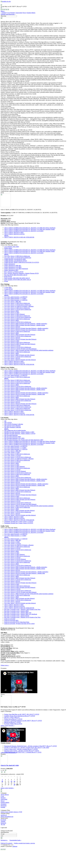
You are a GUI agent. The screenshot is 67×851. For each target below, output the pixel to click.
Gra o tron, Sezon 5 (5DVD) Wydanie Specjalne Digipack (20, 339)
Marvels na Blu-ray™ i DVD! (12, 722)
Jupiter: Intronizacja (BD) (11, 270)
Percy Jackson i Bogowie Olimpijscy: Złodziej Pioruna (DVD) (21, 273)
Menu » (3, 11)
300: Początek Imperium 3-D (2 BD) (14, 438)
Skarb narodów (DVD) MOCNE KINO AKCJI (17, 279)
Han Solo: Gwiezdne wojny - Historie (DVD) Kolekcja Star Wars (22, 617)
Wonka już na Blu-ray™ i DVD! (13, 719)
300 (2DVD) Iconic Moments (12, 425)
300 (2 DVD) (8, 422)
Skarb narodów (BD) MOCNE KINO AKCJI (17, 278)
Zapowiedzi (19, 12)
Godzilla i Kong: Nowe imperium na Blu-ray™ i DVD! (19, 716)
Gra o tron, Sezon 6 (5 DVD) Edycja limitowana (17, 347)
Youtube (3, 821)
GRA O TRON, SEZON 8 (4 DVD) (14, 234)
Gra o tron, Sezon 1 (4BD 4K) (12, 301)
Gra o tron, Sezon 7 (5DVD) (12, 358)
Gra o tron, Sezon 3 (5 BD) (11, 312)
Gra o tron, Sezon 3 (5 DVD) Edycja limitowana (17, 317)
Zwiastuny (4, 804)
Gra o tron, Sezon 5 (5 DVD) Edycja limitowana (17, 336)
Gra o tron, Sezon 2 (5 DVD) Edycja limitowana (17, 309)
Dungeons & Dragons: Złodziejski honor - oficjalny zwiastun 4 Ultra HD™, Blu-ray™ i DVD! (30, 746)
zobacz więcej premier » (7, 788)
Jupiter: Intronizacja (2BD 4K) (12, 265)
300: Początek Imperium (11, 435)
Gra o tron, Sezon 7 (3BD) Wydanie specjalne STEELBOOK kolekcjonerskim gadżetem (28, 350)
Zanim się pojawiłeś (9, 619)
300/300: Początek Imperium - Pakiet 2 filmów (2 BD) (19, 432)
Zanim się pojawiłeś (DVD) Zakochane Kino (16, 622)
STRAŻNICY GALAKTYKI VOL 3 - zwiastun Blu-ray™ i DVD (22, 752)
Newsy (24, 12)
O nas (8, 12)
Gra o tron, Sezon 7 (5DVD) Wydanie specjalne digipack (20, 359)
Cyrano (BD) (8, 287)
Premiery (12, 12)
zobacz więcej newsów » (7, 725)
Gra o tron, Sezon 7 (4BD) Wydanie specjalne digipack (19, 355)
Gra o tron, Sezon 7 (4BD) (11, 353)
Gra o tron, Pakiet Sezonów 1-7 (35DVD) (15, 300)
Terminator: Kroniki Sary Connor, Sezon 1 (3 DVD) (18, 521)
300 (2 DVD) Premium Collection (13, 424)
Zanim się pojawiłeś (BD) (11, 620)
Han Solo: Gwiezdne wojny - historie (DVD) (16, 615)
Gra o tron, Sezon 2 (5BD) (11, 311)
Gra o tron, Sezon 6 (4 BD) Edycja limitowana (17, 342)
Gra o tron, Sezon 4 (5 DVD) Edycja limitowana (17, 322)
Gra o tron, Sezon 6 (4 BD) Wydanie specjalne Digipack (19, 344)
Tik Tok (3, 824)
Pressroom (3, 805)
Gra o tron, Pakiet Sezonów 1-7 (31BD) (15, 298)
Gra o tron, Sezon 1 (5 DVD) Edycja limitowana (17, 257)
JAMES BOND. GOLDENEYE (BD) (15, 259)
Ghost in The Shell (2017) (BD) (10, 765)
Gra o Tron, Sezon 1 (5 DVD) (12, 455)
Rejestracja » (4, 840)
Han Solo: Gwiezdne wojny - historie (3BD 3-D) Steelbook (20, 614)
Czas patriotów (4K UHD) (11, 246)
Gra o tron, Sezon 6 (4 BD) (11, 341)
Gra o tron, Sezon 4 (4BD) (11, 320)
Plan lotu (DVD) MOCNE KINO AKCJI (15, 275)
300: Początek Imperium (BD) (12, 436)
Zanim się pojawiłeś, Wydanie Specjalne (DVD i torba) (19, 623)
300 (5, 421)
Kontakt (3, 807)
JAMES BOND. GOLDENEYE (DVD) (15, 261)
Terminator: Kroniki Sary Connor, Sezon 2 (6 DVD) (18, 523)
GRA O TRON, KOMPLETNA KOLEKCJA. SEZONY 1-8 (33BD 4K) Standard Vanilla (29, 229)
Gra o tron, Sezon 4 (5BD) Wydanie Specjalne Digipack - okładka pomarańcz (25, 323)
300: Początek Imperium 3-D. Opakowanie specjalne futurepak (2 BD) (23, 440)
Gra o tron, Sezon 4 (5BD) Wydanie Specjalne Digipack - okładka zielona (24, 325)
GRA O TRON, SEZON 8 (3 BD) (13, 232)
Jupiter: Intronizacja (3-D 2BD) (12, 267)
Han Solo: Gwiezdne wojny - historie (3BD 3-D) (17, 612)
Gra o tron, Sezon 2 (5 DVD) (12, 462)
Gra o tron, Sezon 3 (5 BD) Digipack (14, 314)
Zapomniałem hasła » (15, 840)
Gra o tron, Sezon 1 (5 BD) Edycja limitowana (17, 256)
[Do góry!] (6, 1)
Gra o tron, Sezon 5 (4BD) (11, 333)
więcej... (6, 235)
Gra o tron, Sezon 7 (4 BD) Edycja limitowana (17, 352)
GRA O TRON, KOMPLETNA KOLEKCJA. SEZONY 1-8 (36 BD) (23, 231)
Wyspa (6, 281)
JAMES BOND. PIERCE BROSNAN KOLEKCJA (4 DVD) (21, 262)
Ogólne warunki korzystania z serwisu (24, 843)
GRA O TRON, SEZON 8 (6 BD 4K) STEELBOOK (19, 237)
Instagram (3, 823)
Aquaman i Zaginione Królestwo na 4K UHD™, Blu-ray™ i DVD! (23, 720)
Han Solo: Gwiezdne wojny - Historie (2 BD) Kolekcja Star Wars (22, 609)
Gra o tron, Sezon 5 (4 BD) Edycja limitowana (17, 331)
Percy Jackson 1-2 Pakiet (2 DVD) (13, 271)
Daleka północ (8, 248)
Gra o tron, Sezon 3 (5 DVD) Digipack (15, 471)
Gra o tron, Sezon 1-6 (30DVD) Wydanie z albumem (19, 306)
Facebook (3, 819)
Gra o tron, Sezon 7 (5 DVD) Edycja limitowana (17, 356)
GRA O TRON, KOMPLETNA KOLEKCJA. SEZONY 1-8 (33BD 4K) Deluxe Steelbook (29, 228)
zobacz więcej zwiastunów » (8, 752)
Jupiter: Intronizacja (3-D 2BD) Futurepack (16, 268)
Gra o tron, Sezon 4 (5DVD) (12, 326)
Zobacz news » (5, 665)
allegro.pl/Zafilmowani (7, 816)
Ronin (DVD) (8, 276)
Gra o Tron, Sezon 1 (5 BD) (12, 452)
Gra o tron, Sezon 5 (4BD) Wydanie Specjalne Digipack (19, 334)
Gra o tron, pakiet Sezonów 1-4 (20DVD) (15, 297)
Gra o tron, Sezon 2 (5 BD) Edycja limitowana (17, 308)
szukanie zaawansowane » (8, 14)
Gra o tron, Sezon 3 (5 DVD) (12, 469)
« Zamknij (3, 12)
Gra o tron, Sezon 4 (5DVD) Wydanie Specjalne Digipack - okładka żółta (24, 330)
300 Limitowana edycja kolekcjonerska (15, 430)
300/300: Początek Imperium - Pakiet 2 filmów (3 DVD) (19, 433)
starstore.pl (4, 815)
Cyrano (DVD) (8, 289)
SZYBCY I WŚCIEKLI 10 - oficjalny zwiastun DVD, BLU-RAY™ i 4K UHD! (26, 747)
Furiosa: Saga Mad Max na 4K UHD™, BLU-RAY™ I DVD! (21, 714)
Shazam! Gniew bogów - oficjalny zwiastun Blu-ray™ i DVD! (21, 750)
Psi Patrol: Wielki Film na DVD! (13, 723)
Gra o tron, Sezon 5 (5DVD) (12, 337)
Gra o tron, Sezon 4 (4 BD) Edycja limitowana (17, 319)
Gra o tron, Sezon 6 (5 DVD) (12, 345)
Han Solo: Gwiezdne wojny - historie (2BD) (16, 611)
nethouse (14, 846)
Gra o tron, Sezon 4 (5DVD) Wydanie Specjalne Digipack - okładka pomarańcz (26, 328)
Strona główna (5, 794)
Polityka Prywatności (7, 843)
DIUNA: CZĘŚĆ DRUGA (11, 717)
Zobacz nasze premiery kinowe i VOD (11, 812)
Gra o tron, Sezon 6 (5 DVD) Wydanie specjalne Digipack (20, 348)
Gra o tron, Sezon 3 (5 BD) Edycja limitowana (17, 315)
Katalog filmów (31, 12)
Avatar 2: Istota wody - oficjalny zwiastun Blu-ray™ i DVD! (21, 749)
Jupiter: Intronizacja (9, 264)
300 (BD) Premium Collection (12, 427)
